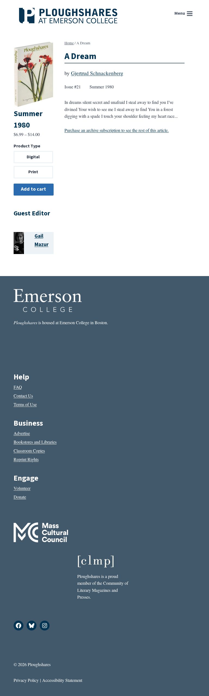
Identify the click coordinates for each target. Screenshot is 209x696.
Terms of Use (25, 404)
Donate (20, 497)
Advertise (22, 433)
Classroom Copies (29, 450)
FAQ (18, 387)
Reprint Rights (26, 459)
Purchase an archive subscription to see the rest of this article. (116, 130)
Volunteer (22, 488)
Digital (33, 157)
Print (33, 172)
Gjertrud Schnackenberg (97, 73)
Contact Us (23, 395)
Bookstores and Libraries (35, 442)
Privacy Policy (26, 680)
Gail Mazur (41, 240)
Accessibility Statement (62, 680)
